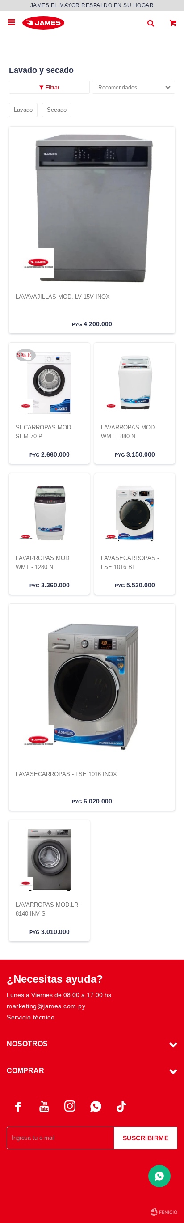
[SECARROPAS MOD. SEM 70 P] (49, 382)
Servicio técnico (30, 1017)
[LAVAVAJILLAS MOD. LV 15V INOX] (92, 209)
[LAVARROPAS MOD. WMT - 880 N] (134, 382)
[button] (150, 22)
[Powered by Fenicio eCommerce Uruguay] (164, 1212)
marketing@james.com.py (46, 1006)
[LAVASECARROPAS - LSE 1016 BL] (134, 513)
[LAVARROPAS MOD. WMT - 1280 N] (49, 513)
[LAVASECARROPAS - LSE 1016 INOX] (92, 686)
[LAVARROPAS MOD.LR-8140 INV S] (49, 860)
